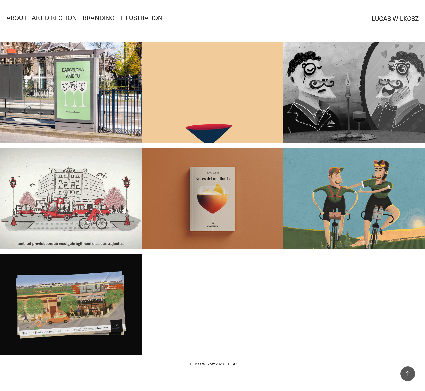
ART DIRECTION (54, 18)
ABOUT (16, 18)
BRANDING (99, 18)
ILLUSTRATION (142, 18)
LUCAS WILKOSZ (395, 18)
